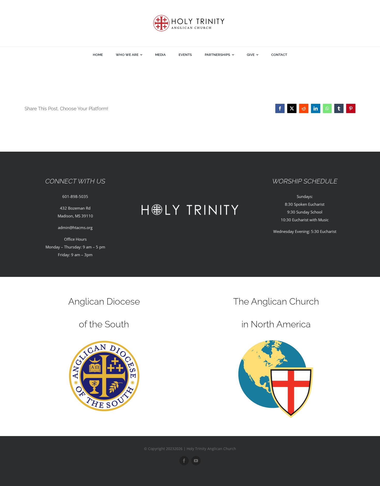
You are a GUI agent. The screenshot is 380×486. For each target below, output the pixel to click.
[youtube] (196, 460)
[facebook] (184, 460)
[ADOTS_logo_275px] (104, 342)
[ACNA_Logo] (276, 342)
